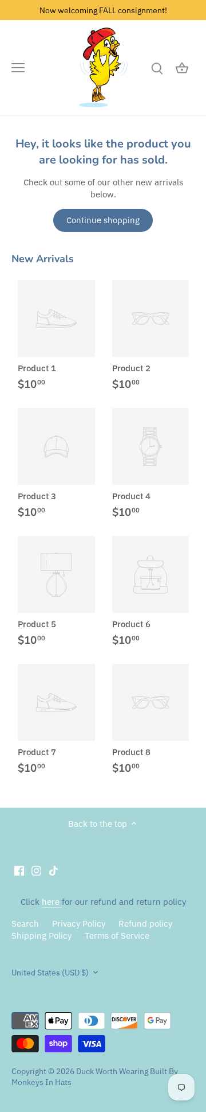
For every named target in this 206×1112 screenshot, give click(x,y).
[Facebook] (19, 870)
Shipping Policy (41, 935)
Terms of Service (117, 935)
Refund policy (145, 923)
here (52, 901)
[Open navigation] (18, 67)
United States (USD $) (50, 972)
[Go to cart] (182, 67)
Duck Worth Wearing (112, 1071)
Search (25, 923)
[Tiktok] (53, 870)
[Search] (156, 67)
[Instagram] (36, 870)
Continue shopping (103, 220)
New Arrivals (42, 259)
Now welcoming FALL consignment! (103, 10)
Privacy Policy (78, 923)
